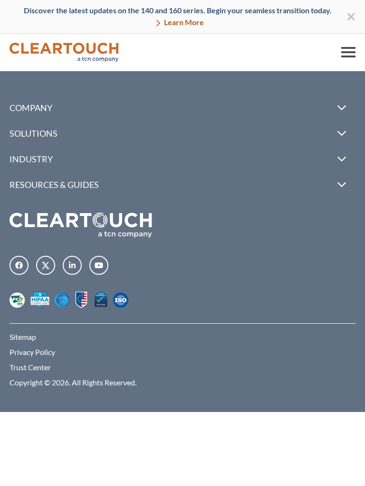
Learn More (183, 22)
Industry (31, 159)
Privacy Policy (32, 351)
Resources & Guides (54, 184)
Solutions (34, 133)
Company (31, 108)
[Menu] (348, 52)
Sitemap (23, 336)
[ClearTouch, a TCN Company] (64, 52)
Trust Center (30, 367)
